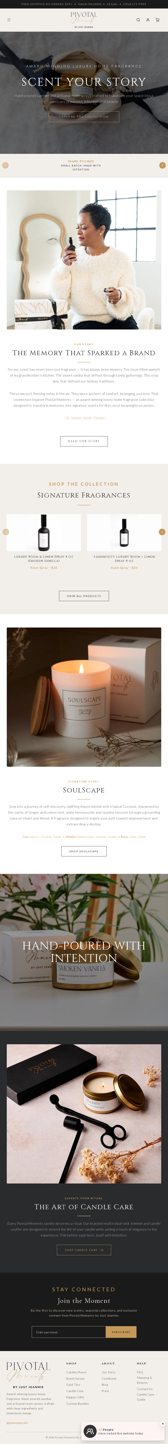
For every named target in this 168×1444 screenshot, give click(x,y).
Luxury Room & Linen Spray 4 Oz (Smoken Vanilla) (44, 559)
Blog (105, 1384)
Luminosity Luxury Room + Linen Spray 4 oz (124, 559)
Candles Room (76, 1372)
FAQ (140, 1372)
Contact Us (144, 1389)
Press (105, 1391)
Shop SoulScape (84, 851)
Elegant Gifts (75, 1397)
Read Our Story (84, 441)
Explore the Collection (84, 116)
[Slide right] (162, 165)
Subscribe (121, 1332)
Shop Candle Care (81, 1250)
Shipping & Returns (144, 1380)
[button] (9, 20)
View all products (84, 596)
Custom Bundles (77, 1403)
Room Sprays (75, 1378)
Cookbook (109, 1378)
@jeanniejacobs (17, 1423)
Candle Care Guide (145, 1397)
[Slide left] (5, 165)
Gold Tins (73, 1384)
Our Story (109, 1372)
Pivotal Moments (65, 1437)
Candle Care (75, 1391)
